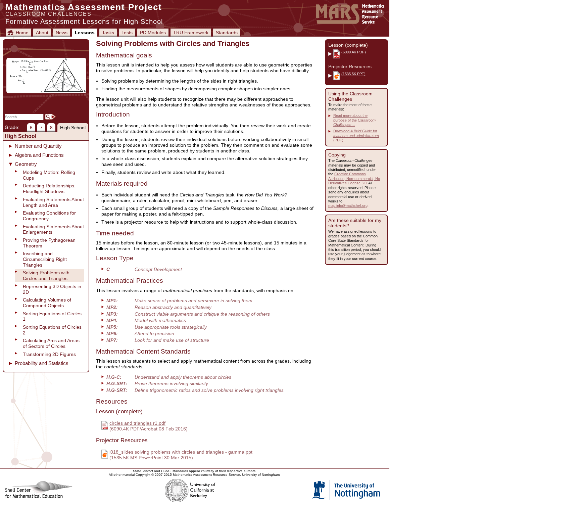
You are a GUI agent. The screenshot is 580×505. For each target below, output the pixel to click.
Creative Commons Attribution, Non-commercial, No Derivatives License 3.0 (354, 178)
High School (73, 127)
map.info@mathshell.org (348, 205)
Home (22, 32)
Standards (227, 32)
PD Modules (153, 32)
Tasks (108, 32)
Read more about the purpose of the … (354, 120)
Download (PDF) (356, 135)
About (42, 32)
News (61, 32)
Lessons (85, 32)
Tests (127, 32)
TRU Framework (190, 32)
